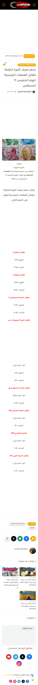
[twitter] (22, 656)
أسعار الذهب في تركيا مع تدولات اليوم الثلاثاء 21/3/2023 (28, 582)
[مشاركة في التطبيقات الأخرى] (7, 538)
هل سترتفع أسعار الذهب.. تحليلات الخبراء (12, 56)
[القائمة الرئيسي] (34, 4)
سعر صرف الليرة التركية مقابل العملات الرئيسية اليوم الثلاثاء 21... (10, 584)
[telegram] (15, 656)
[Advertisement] (19, 32)
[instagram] (19, 663)
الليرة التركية (19, 168)
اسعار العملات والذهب (26, 65)
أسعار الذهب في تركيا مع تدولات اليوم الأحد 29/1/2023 (28, 606)
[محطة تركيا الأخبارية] (19, 5)
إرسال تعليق (27, 628)
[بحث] (3, 4)
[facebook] (29, 656)
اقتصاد (32, 528)
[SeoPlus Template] (32, 675)
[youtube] (8, 656)
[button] (26, 538)
